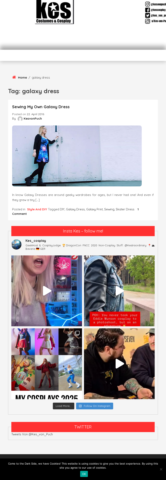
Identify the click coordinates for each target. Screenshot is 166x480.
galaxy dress (75, 209)
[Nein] (161, 469)
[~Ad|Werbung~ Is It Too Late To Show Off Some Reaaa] (46, 290)
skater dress (125, 209)
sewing (109, 209)
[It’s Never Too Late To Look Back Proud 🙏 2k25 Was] (46, 363)
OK (84, 474)
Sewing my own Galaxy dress (41, 106)
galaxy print (94, 209)
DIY (62, 209)
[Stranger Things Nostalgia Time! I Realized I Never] (119, 290)
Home (22, 77)
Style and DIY (37, 209)
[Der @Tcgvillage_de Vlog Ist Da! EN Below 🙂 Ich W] (119, 363)
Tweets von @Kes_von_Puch (32, 434)
